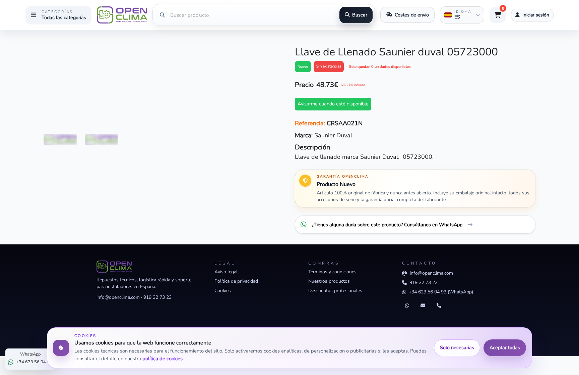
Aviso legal (226, 272)
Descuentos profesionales (335, 290)
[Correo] (422, 305)
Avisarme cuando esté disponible (333, 103)
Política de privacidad (236, 281)
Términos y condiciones (332, 272)
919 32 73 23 (157, 297)
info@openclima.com (118, 297)
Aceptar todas (505, 347)
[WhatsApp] (407, 305)
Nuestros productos (329, 281)
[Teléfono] (439, 305)
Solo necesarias (457, 347)
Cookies (222, 290)
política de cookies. (163, 358)
